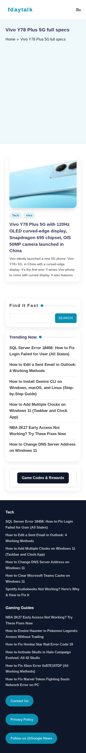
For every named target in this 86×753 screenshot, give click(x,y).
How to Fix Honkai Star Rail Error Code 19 (39, 644)
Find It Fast (23, 305)
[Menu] (78, 9)
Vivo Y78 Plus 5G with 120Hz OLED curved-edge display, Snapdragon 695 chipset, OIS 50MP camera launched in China (40, 237)
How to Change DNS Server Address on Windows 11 (37, 565)
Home (10, 39)
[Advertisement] (43, 91)
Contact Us (19, 701)
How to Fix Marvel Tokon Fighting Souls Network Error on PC (37, 682)
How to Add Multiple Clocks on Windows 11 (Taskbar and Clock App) (40, 551)
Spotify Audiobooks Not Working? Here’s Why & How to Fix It (42, 592)
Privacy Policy (22, 719)
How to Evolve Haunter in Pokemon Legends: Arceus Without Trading (42, 634)
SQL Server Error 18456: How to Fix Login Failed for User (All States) (39, 524)
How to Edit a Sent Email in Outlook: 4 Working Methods (36, 538)
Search (65, 318)
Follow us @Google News (31, 738)
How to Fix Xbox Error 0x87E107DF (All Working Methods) (37, 668)
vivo (29, 215)
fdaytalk (20, 9)
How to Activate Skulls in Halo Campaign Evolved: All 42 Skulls (38, 655)
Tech (15, 215)
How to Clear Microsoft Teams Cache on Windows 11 (38, 578)
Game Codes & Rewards (43, 478)
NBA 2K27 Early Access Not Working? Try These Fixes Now (39, 620)
